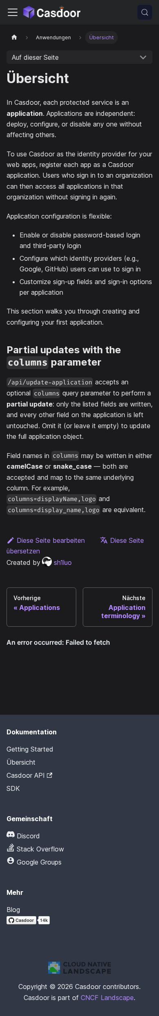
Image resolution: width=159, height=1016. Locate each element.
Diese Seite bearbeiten (51, 540)
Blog (13, 909)
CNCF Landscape (107, 997)
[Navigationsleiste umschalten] (13, 12)
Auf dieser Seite (35, 57)
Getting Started (30, 749)
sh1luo (63, 562)
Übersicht (21, 762)
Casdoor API (26, 775)
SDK (13, 788)
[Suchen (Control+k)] (144, 12)
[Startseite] (14, 37)
